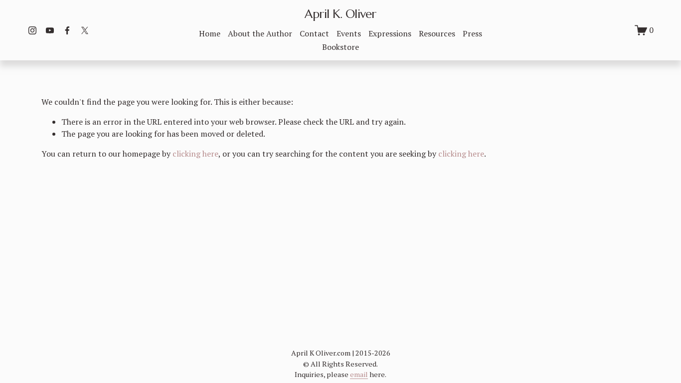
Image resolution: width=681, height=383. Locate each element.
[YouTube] (50, 30)
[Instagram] (32, 30)
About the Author (260, 33)
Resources (437, 33)
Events (349, 33)
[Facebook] (67, 30)
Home (209, 33)
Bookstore (340, 46)
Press (472, 33)
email (359, 374)
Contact (314, 33)
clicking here (195, 153)
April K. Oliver (340, 13)
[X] (85, 30)
